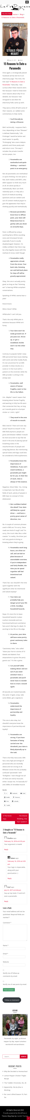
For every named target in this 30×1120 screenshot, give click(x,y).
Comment (7, 923)
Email (5, 954)
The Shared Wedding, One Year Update (22, 819)
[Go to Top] (28, 1118)
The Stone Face (7, 817)
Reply (6, 849)
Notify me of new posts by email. (15, 984)
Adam (21, 60)
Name (5, 945)
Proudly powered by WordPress (14, 1113)
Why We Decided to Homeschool (15, 1071)
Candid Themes (22, 1116)
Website (6, 962)
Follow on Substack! (12, 1000)
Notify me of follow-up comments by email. (11, 974)
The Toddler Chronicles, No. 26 (15, 1083)
